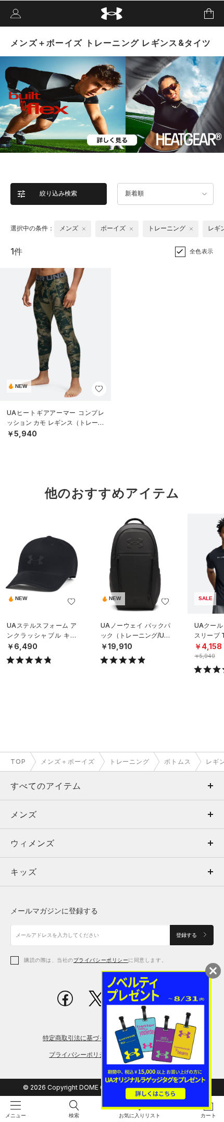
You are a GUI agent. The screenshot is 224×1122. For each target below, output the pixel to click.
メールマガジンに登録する (54, 910)
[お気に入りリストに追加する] (99, 389)
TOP (18, 761)
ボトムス (177, 761)
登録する (187, 935)
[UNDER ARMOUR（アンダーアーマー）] (112, 13)
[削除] (84, 229)
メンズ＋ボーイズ (68, 761)
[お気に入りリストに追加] (71, 601)
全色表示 (202, 251)
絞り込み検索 (58, 193)
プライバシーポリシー (100, 960)
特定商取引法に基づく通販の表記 (89, 1038)
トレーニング (129, 761)
